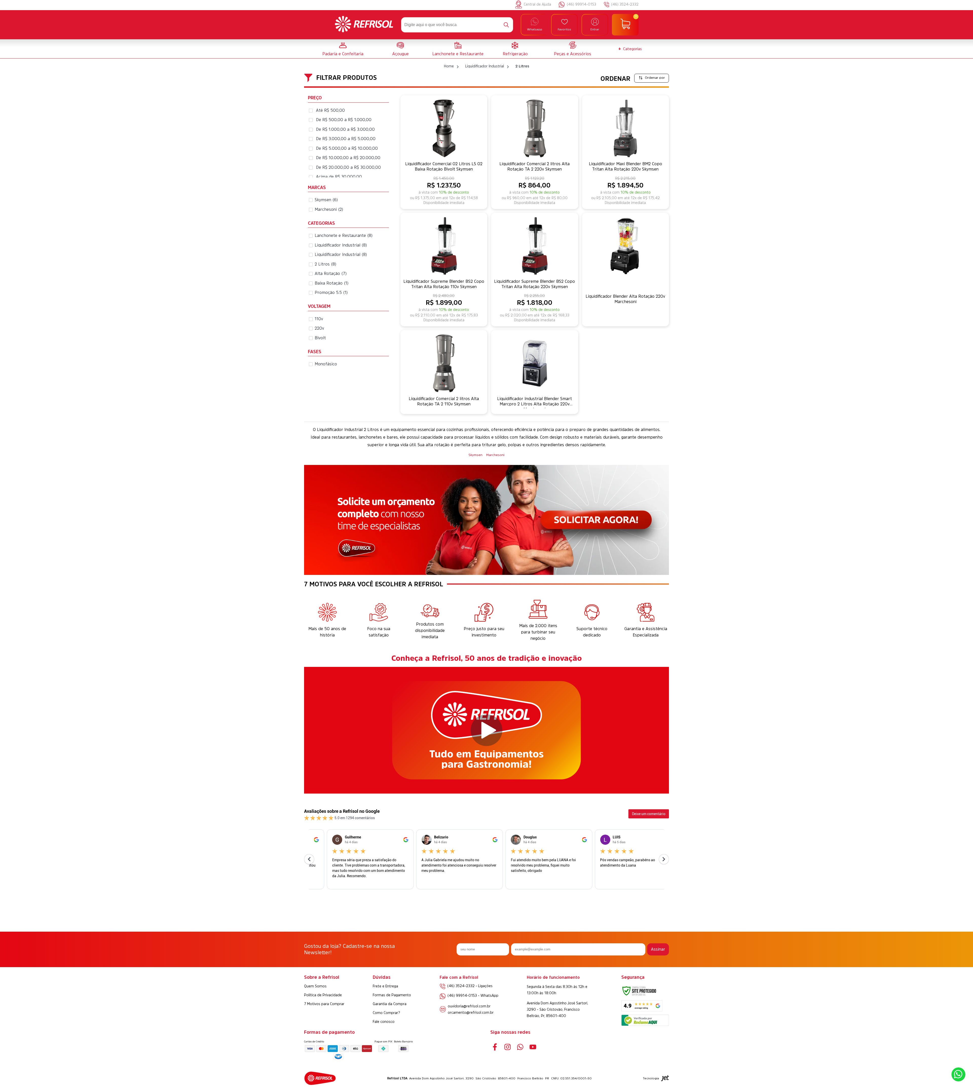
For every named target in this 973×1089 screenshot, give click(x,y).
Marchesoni (329, 209)
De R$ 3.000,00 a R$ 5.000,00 (346, 139)
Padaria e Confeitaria (342, 54)
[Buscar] (506, 25)
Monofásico (326, 364)
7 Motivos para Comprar (324, 1004)
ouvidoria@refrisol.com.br (469, 1006)
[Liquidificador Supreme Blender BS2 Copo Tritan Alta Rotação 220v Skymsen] (534, 246)
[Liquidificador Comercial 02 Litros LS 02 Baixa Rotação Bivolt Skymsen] (443, 128)
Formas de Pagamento (392, 995)
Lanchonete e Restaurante (457, 54)
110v (319, 319)
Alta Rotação (331, 273)
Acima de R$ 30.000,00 (339, 177)
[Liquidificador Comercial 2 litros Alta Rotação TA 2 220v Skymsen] (534, 128)
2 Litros (325, 264)
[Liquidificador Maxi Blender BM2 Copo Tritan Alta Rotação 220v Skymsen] (625, 128)
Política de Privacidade (323, 995)
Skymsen (326, 200)
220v (319, 328)
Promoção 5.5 (331, 292)
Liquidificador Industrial (341, 245)
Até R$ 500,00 (330, 110)
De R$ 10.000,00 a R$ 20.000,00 (348, 158)
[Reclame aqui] (645, 1024)
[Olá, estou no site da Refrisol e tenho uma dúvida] (958, 1074)
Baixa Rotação (332, 283)
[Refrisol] (364, 25)
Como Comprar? (386, 1013)
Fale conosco (384, 1021)
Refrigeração (515, 54)
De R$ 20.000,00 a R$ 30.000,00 (348, 167)
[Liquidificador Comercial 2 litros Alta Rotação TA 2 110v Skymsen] (443, 363)
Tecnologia (651, 1078)
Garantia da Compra (389, 1004)
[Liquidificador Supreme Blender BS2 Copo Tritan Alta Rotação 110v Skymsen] (443, 246)
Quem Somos (315, 986)
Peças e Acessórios (572, 54)
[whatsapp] (520, 1046)
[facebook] (494, 1046)
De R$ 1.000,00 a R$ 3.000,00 (345, 129)
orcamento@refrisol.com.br (471, 1012)
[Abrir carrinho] (625, 24)
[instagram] (507, 1046)
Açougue (400, 54)
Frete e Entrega (385, 986)
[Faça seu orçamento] (486, 520)
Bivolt (320, 338)
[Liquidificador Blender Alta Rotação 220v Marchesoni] (625, 246)
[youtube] (532, 1046)
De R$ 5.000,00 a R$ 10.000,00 (347, 148)
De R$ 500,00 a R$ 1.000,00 (343, 120)
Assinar (658, 949)
